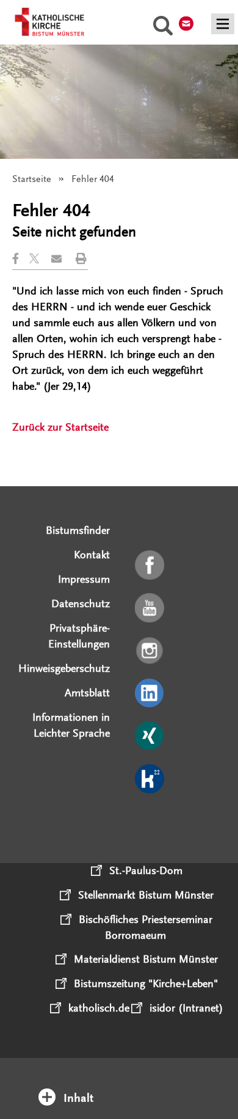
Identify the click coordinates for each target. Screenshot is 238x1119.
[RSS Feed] (150, 822)
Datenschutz (80, 603)
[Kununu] (150, 779)
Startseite (31, 178)
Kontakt (92, 555)
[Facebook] (150, 566)
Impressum (84, 579)
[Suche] (163, 27)
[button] (20, 258)
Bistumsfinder (78, 530)
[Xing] (150, 737)
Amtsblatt (87, 693)
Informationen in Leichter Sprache (71, 725)
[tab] (119, 1082)
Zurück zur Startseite (60, 427)
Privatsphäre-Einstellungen (79, 636)
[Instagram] (150, 651)
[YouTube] (150, 608)
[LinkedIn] (150, 694)
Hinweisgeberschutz (64, 668)
